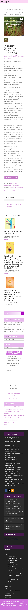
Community (8, 597)
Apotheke (13, 187)
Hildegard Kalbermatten (10, 189)
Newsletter (8, 595)
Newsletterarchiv (17, 397)
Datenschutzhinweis (14, 398)
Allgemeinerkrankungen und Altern (13, 417)
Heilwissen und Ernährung (11, 420)
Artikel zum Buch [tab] (10, 197)
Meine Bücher (8, 584)
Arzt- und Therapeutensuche (12, 590)
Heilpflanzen (20, 187)
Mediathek (8, 586)
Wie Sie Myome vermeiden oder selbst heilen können (14, 519)
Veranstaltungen (9, 593)
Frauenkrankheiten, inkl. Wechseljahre (14, 415)
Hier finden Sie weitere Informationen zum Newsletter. (13, 395)
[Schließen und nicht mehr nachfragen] (26, 604)
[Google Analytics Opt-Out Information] (2, 604)
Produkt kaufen (11, 177)
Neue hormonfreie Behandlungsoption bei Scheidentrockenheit (11, 459)
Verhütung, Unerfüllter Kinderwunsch (13, 409)
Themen (7, 554)
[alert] (14, 539)
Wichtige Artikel (11, 556)
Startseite (7, 549)
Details (9, 58)
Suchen (20, 347)
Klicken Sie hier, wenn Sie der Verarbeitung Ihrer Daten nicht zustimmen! (14, 605)
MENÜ (6, 2)
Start (5, 9)
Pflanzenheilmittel (14, 13)
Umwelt (6, 424)
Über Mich (8, 552)
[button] (21, 19)
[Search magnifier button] (22, 313)
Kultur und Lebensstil (9, 422)
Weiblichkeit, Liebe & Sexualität (12, 406)
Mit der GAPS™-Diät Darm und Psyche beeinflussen (14, 513)
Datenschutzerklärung (12, 603)
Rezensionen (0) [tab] (10, 200)
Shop (6, 588)
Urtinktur (14, 190)
